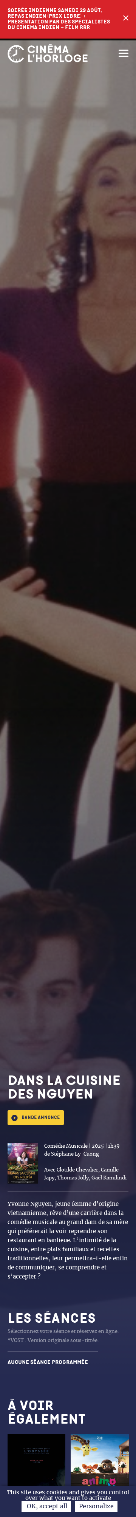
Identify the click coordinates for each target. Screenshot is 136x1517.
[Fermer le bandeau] (125, 19)
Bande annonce (41, 1117)
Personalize (96, 1506)
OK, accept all (46, 1506)
